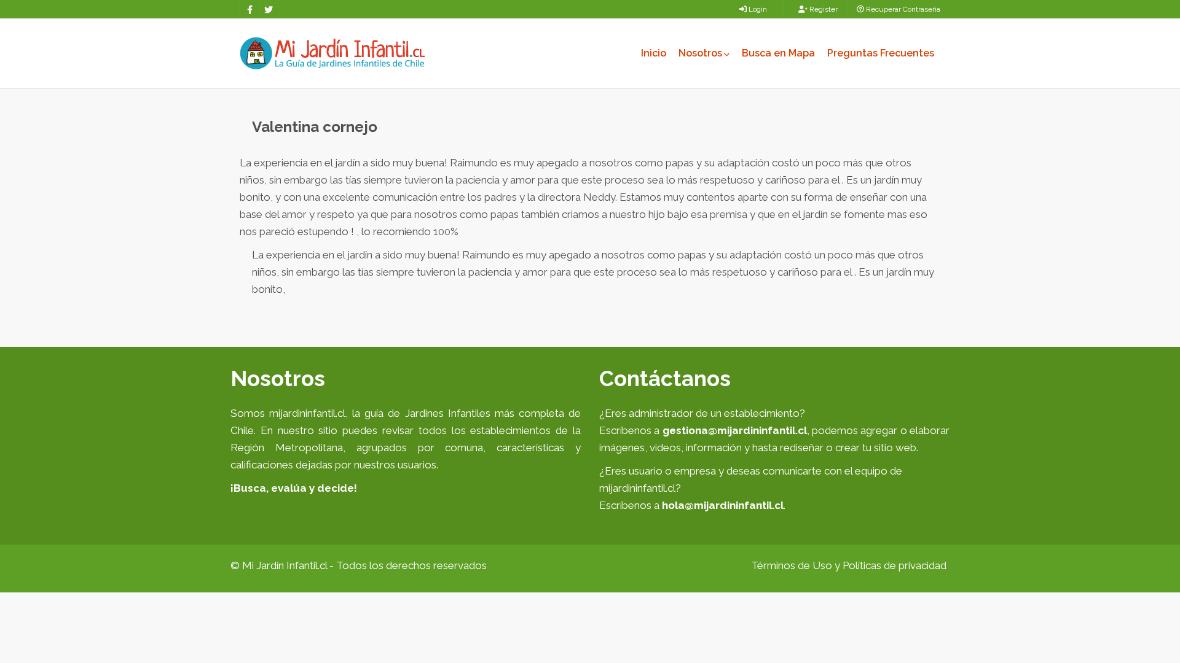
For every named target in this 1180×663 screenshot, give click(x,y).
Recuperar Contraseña (902, 9)
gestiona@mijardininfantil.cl (735, 430)
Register (823, 9)
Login (757, 9)
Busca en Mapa (778, 53)
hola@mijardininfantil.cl (723, 505)
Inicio (653, 53)
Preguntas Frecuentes (880, 53)
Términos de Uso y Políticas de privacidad (848, 565)
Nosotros (700, 53)
